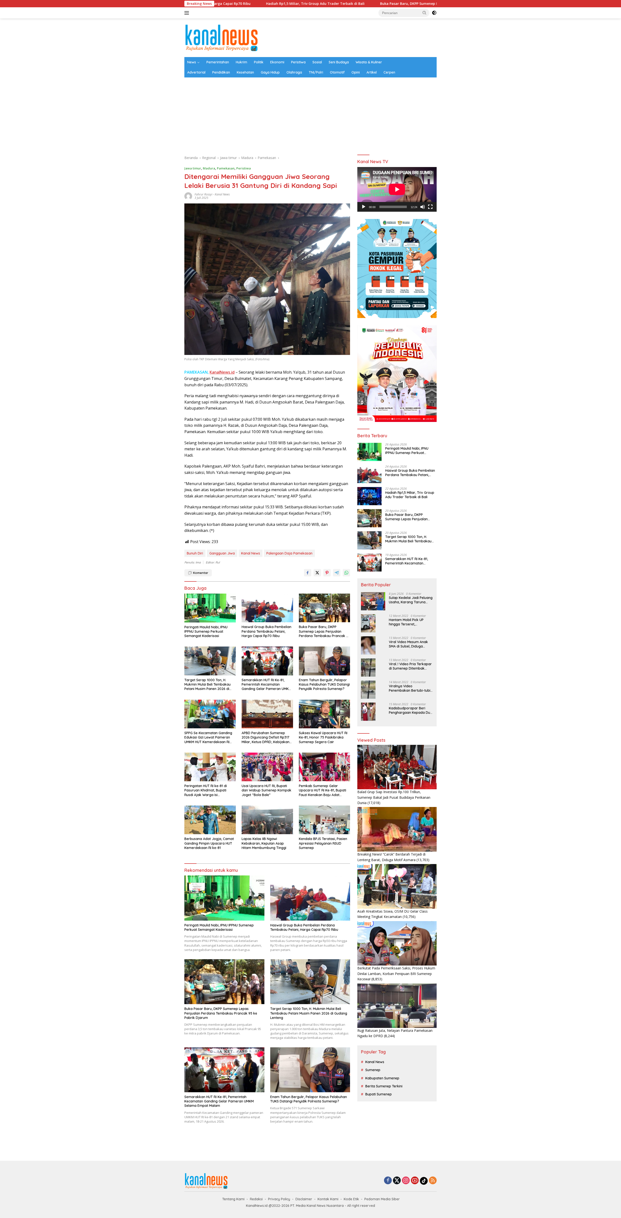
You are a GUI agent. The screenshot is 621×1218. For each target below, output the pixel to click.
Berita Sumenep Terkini (383, 1086)
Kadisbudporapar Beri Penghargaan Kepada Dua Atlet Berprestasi (410, 710)
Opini (355, 72)
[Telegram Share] (336, 572)
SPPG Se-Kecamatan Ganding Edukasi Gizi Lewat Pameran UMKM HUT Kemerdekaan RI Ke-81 (208, 737)
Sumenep (372, 1070)
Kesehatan (245, 72)
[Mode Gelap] (434, 13)
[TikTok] (424, 1181)
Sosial (317, 62)
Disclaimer (303, 1199)
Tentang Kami (233, 1199)
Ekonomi (277, 62)
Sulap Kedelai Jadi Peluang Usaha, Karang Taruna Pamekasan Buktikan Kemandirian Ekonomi (411, 600)
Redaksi (256, 1199)
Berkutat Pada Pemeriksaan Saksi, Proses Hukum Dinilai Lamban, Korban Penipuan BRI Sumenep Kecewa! (396, 973)
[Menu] (187, 13)
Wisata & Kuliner (369, 62)
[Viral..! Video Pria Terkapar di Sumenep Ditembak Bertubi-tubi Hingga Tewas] (368, 667)
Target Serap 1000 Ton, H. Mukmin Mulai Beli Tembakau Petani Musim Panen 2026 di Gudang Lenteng (207, 684)
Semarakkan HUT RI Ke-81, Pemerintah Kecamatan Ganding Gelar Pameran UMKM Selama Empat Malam (266, 684)
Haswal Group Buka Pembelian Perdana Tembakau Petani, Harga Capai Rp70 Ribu (266, 631)
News (191, 62)
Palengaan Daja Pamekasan (289, 553)
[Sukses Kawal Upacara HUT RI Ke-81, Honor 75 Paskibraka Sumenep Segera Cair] (324, 714)
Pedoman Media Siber (382, 1199)
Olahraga (294, 72)
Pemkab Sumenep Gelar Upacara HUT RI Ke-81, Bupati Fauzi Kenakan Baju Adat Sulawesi (322, 790)
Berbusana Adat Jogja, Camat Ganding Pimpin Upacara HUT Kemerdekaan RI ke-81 (209, 843)
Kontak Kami (328, 1199)
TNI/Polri (316, 72)
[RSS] (433, 1180)
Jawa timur (192, 168)
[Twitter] (397, 1180)
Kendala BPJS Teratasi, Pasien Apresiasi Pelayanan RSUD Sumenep (323, 843)
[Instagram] (406, 1180)
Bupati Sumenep (378, 1094)
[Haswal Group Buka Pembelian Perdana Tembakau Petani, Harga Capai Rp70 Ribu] (267, 608)
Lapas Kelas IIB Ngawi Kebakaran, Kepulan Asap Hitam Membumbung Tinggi (264, 843)
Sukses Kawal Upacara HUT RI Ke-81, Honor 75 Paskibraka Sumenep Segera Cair (323, 737)
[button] (424, 13)
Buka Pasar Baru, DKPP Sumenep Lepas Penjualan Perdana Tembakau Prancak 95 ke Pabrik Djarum (364, 3)
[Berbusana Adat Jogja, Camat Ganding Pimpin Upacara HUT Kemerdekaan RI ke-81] (210, 820)
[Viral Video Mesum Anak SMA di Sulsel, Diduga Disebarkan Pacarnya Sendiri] (368, 645)
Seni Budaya (339, 62)
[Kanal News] (221, 37)
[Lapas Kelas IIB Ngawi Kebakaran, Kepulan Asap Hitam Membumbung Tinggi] (267, 820)
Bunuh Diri (195, 553)
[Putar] (363, 206)
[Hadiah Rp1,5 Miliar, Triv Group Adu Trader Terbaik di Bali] (369, 496)
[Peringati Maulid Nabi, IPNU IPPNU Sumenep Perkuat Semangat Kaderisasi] (210, 608)
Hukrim (241, 62)
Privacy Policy (279, 1199)
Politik (258, 62)
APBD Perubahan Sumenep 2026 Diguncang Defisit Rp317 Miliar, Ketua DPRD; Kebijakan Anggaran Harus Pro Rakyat (265, 737)
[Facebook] (388, 1180)
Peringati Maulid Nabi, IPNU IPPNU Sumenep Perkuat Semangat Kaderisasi (206, 631)
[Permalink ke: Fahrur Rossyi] (188, 195)
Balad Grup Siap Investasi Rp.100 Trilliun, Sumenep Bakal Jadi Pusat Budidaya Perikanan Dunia (393, 797)
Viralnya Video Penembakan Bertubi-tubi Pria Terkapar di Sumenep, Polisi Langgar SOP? (410, 688)
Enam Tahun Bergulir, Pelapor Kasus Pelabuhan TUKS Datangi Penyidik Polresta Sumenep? (324, 684)
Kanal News (222, 194)
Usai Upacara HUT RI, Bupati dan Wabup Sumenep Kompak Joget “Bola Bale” (266, 790)
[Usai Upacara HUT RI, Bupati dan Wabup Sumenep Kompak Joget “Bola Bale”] (267, 767)
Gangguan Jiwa (222, 553)
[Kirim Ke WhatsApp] (346, 572)
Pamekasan (226, 168)
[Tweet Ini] (317, 572)
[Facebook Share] (307, 572)
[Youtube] (415, 1180)
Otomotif (337, 72)
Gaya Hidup (270, 72)
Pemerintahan (217, 62)
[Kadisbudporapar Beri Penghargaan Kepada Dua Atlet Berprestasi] (368, 712)
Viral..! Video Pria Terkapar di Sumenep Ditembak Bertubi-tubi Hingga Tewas (410, 666)
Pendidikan (221, 72)
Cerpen (389, 72)
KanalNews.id (222, 372)
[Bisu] (422, 206)
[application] (397, 189)
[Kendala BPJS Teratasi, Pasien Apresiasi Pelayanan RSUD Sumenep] (324, 820)
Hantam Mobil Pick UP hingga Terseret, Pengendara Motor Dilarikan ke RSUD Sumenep (406, 622)
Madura (209, 168)
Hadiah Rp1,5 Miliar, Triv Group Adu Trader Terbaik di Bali (216, 3)
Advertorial (196, 72)
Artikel (372, 72)
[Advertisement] (310, 114)
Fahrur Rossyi (203, 194)
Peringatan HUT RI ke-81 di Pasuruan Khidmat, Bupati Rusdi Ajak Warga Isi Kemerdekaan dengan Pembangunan (205, 790)
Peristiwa (298, 62)
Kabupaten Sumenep (382, 1078)
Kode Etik (351, 1199)
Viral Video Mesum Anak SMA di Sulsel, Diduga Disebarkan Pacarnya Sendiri (408, 644)
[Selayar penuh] (430, 206)
